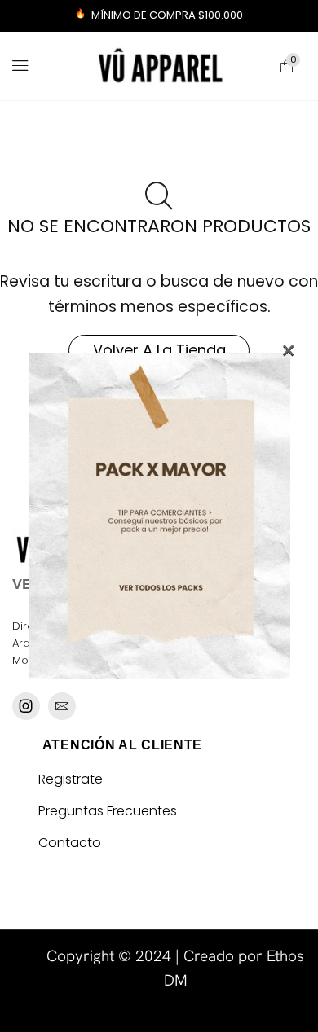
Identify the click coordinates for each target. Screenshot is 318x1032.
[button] (20, 66)
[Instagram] (26, 706)
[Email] (62, 706)
